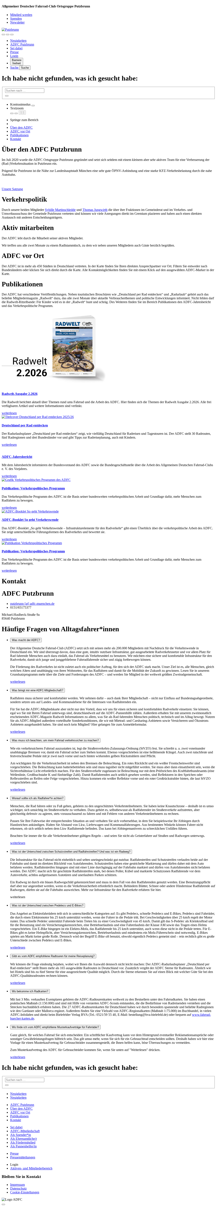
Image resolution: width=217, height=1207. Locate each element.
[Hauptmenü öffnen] (12, 34)
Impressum (17, 1184)
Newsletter (17, 22)
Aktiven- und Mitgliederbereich (31, 1168)
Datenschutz (18, 1188)
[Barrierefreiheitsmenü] (3, 34)
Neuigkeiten (18, 40)
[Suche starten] (6, 95)
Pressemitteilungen (22, 1157)
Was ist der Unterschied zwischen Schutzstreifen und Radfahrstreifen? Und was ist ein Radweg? (71, 851)
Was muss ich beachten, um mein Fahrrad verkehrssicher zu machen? (55, 740)
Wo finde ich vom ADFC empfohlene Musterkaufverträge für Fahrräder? (55, 1027)
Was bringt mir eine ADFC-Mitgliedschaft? (37, 690)
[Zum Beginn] (3, 1204)
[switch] (33, 105)
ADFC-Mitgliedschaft (25, 1131)
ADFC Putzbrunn (22, 44)
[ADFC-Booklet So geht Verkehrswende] (108, 511)
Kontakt (15, 139)
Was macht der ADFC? (26, 640)
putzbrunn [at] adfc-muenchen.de (32, 603)
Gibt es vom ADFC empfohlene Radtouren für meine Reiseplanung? (53, 956)
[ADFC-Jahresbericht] (108, 448)
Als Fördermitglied (22, 1142)
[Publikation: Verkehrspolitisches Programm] (108, 480)
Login (14, 56)
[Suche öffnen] (7, 34)
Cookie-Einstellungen (24, 1192)
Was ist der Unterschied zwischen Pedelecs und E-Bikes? (47, 905)
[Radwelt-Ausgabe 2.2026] (108, 349)
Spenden (16, 18)
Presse (14, 52)
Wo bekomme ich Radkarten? (30, 991)
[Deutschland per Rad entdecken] (108, 417)
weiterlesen (17, 681)
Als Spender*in (20, 1135)
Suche (14, 67)
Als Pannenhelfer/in (23, 1146)
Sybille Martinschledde (60, 210)
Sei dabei (16, 48)
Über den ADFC (21, 127)
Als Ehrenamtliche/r (23, 1138)
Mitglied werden (21, 15)
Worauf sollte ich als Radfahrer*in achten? (37, 798)
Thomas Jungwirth (94, 210)
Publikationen (19, 135)
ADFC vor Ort (20, 131)
